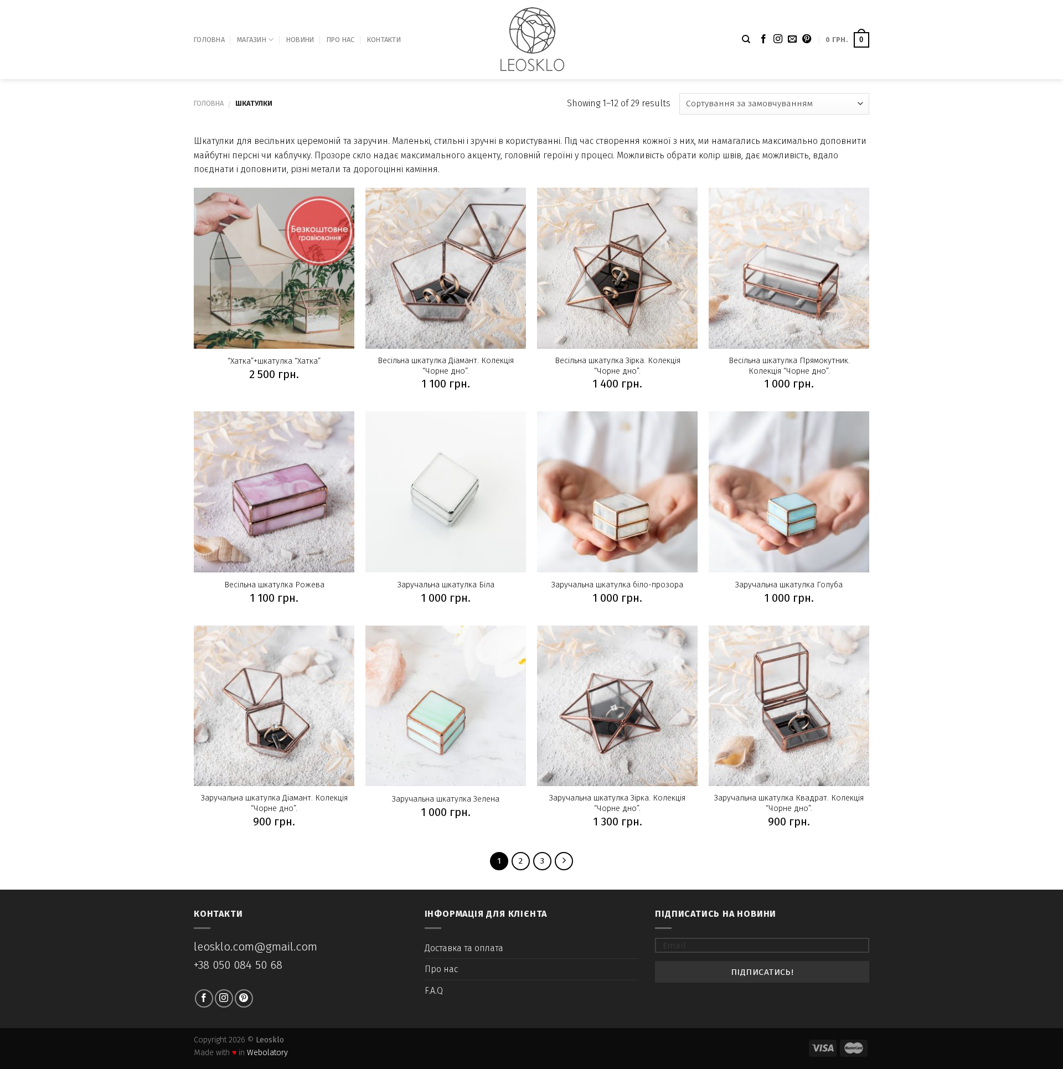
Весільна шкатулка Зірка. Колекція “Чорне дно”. (617, 366)
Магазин (251, 39)
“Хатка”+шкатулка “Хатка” (274, 361)
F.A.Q (434, 990)
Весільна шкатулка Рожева (274, 585)
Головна (209, 39)
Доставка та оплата (464, 948)
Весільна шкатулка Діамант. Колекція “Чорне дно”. (446, 366)
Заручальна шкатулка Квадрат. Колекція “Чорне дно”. (789, 803)
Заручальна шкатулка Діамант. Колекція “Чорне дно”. (274, 803)
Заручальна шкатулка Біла (446, 585)
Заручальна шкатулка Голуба (789, 585)
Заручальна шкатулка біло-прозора (617, 585)
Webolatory (267, 1052)
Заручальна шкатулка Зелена (445, 799)
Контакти (384, 39)
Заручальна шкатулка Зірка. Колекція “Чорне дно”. (617, 803)
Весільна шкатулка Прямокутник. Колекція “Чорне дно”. (789, 366)
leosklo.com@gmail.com (255, 947)
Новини (300, 39)
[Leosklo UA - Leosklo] (532, 39)
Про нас (341, 39)
